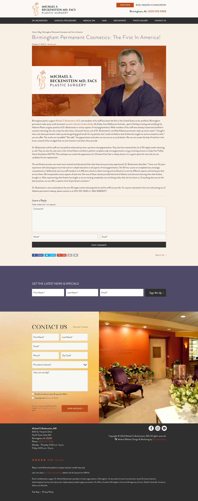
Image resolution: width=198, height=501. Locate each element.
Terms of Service (51, 408)
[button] (62, 255)
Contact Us (160, 20)
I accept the (40, 398)
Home (34, 32)
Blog (138, 5)
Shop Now (125, 5)
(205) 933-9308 (45, 441)
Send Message (75, 408)
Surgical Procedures (65, 20)
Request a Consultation (154, 5)
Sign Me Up (155, 293)
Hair (104, 20)
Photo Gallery (140, 20)
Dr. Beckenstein (39, 20)
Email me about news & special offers (51, 394)
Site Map (35, 491)
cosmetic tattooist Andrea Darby (79, 124)
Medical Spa (89, 20)
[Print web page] (69, 255)
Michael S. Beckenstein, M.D (68, 120)
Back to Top (159, 255)
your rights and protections (53, 472)
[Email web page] (75, 255)
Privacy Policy (40, 408)
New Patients (120, 20)
